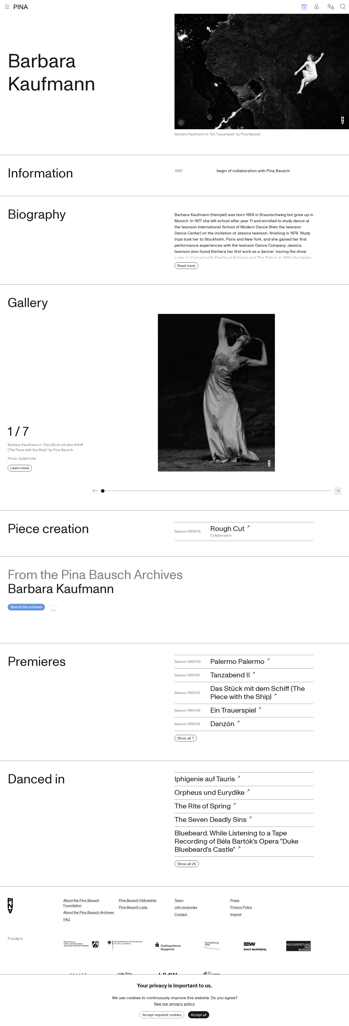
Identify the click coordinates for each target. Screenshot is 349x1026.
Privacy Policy (241, 907)
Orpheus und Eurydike (210, 793)
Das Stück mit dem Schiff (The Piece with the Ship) (257, 693)
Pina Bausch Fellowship (137, 900)
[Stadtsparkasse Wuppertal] (168, 945)
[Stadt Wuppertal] (255, 945)
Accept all (198, 1015)
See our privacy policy (174, 1004)
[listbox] (216, 392)
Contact (181, 914)
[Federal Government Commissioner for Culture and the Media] (125, 945)
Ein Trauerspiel (233, 710)
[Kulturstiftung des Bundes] (298, 945)
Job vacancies (186, 907)
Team (179, 900)
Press (234, 900)
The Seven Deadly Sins (211, 820)
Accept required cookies (162, 1015)
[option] (216, 392)
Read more (186, 266)
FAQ (66, 919)
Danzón (222, 724)
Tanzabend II (230, 675)
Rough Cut (227, 529)
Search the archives (26, 607)
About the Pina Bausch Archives (88, 912)
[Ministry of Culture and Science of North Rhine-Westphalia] (81, 945)
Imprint (235, 914)
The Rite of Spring (203, 806)
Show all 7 (185, 738)
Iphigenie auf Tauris (205, 779)
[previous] (94, 491)
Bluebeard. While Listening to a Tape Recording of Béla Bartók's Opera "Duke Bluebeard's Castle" (236, 841)
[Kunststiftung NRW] (211, 945)
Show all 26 (186, 864)
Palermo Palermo (237, 662)
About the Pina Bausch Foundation (81, 903)
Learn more (19, 468)
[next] (337, 491)
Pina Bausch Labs (133, 907)
